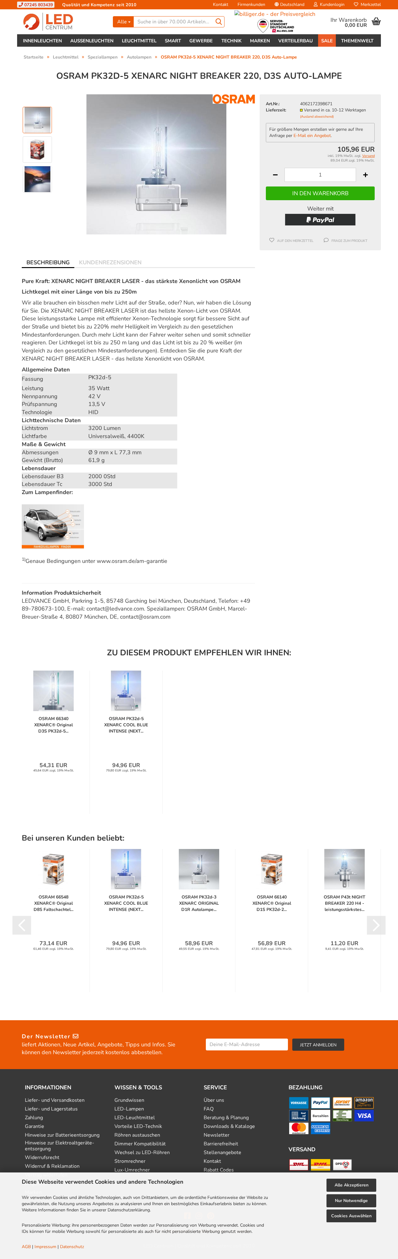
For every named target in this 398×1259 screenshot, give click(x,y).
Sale (327, 41)
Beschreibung (48, 262)
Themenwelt (357, 41)
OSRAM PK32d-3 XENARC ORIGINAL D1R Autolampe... (199, 903)
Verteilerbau (295, 41)
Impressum (45, 1247)
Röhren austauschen (137, 1135)
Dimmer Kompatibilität (140, 1144)
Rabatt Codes (219, 1170)
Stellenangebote (222, 1153)
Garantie (34, 1126)
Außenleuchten (91, 41)
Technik (231, 41)
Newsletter (216, 1135)
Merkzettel (369, 4)
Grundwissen (129, 1100)
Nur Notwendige (351, 1201)
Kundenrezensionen (110, 262)
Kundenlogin (331, 4)
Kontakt (220, 4)
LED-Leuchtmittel (134, 1118)
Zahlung (34, 1118)
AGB (26, 1247)
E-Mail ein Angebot (312, 136)
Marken (260, 41)
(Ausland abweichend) (317, 116)
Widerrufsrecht (42, 1158)
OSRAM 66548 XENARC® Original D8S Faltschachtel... (53, 903)
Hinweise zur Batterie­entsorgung (62, 1135)
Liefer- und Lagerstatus (51, 1109)
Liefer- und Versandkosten (55, 1100)
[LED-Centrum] (63, 21)
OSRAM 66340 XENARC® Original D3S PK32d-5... (53, 725)
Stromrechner (130, 1161)
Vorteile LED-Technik (138, 1126)
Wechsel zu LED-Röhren (142, 1153)
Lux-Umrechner (132, 1170)
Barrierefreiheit (221, 1144)
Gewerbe (201, 41)
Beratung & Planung (226, 1118)
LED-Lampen (129, 1109)
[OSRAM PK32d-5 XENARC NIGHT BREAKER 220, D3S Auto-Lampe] (156, 163)
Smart (173, 41)
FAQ (209, 1109)
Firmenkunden (251, 4)
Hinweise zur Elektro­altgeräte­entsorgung (59, 1146)
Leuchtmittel (139, 41)
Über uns (214, 1100)
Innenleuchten (42, 41)
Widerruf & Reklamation (52, 1166)
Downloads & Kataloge (229, 1126)
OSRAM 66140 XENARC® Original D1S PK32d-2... (271, 903)
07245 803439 (38, 5)
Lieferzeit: (276, 110)
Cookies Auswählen (351, 1216)
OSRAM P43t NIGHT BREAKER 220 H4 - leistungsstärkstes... (344, 903)
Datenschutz (72, 1247)
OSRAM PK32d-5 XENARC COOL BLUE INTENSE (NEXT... (126, 725)
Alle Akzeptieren (351, 1185)
